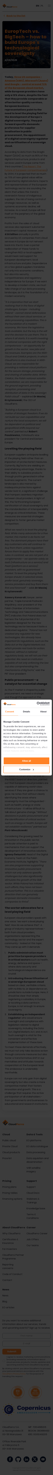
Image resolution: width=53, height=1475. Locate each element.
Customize (24, 769)
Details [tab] (26, 711)
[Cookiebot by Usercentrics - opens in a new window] (37, 704)
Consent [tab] (9, 711)
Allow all (26, 761)
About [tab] (43, 711)
